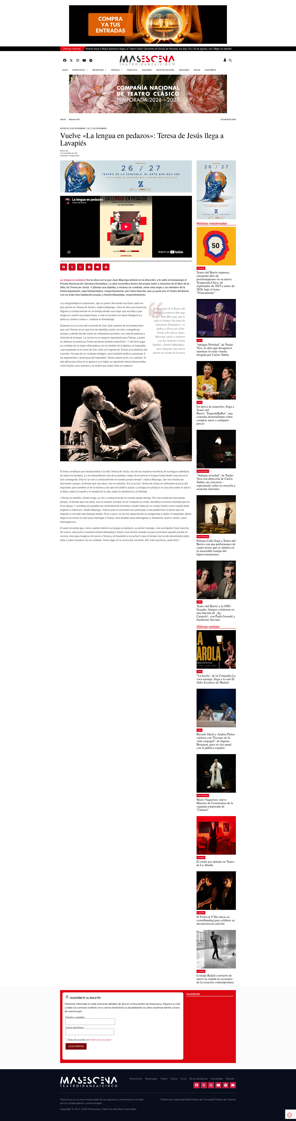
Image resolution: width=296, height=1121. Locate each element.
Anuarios (147, 70)
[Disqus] (126, 593)
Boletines (184, 70)
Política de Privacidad (202, 1099)
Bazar (197, 70)
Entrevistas (78, 70)
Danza (174, 1078)
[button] (230, 60)
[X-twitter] (71, 60)
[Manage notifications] (289, 1115)
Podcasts (132, 70)
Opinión (230, 1078)
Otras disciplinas (202, 471)
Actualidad (201, 268)
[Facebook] (65, 60)
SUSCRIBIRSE (76, 1046)
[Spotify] (91, 60)
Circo (183, 1078)
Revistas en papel (165, 70)
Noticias (115, 70)
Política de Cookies (225, 1099)
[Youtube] (84, 60)
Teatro (199, 340)
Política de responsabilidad (175, 1099)
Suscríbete (210, 70)
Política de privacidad (100, 1039)
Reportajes (98, 70)
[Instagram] (78, 60)
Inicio (65, 70)
